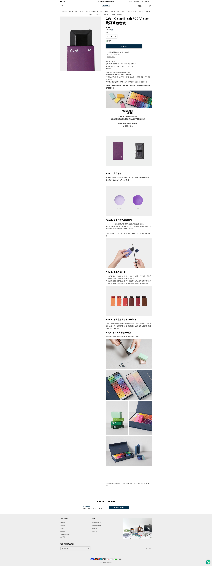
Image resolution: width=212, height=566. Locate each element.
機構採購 (94, 528)
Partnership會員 (96, 525)
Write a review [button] (119, 507)
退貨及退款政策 (64, 534)
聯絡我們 (62, 525)
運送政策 (62, 528)
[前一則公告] (88, 1)
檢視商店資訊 (111, 56)
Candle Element (108, 562)
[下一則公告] (123, 1)
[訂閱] (88, 548)
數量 (107, 32)
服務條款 (62, 537)
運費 (112, 30)
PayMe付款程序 (96, 522)
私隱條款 (62, 531)
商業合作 (94, 531)
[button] (62, 6)
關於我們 (62, 522)
